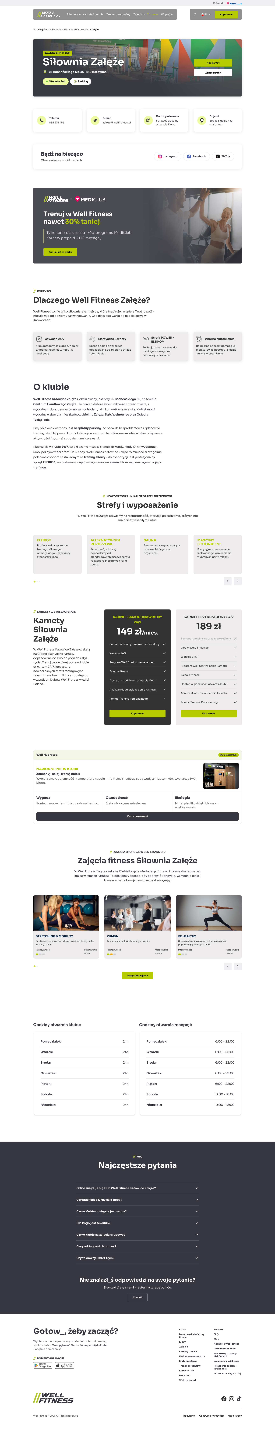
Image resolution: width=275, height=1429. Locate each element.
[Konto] (195, 14)
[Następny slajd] (238, 581)
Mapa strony (235, 1415)
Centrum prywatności (211, 1415)
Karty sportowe (188, 1361)
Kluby (182, 1341)
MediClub (184, 1375)
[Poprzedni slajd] (228, 581)
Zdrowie (152, 14)
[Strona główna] (48, 14)
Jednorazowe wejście (192, 1356)
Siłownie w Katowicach (76, 29)
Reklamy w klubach (225, 1348)
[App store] (64, 1366)
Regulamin (189, 1415)
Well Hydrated (187, 1380)
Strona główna (41, 29)
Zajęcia (183, 1346)
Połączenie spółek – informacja (225, 1367)
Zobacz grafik (213, 72)
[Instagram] (231, 1398)
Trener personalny (118, 14)
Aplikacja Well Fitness (226, 1343)
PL (205, 14)
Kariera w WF (186, 1370)
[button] (164, 120)
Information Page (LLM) (227, 1373)
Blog (216, 1339)
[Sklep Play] (42, 1366)
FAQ (216, 1334)
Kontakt (218, 1329)
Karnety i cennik (93, 14)
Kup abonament (137, 816)
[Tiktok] (239, 1398)
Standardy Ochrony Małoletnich (225, 1355)
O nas (182, 1329)
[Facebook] (223, 1398)
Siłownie (56, 29)
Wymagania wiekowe (226, 1361)
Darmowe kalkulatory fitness (191, 1336)
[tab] (34, 582)
